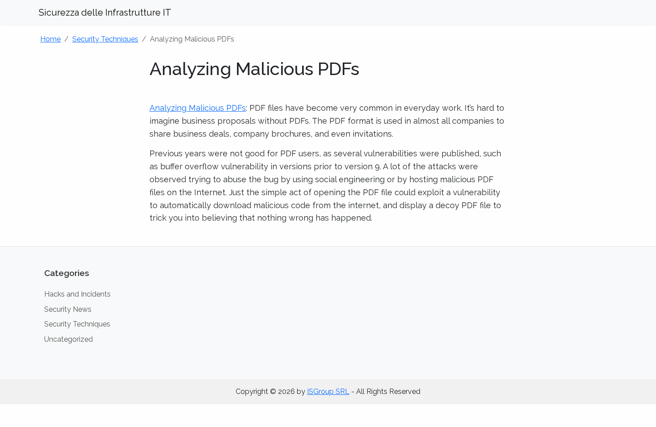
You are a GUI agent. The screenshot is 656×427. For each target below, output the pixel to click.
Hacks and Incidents (77, 294)
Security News (67, 309)
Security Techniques (105, 39)
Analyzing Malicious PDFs (197, 108)
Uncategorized (68, 339)
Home (50, 39)
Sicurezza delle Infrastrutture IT (105, 12)
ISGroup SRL (328, 391)
